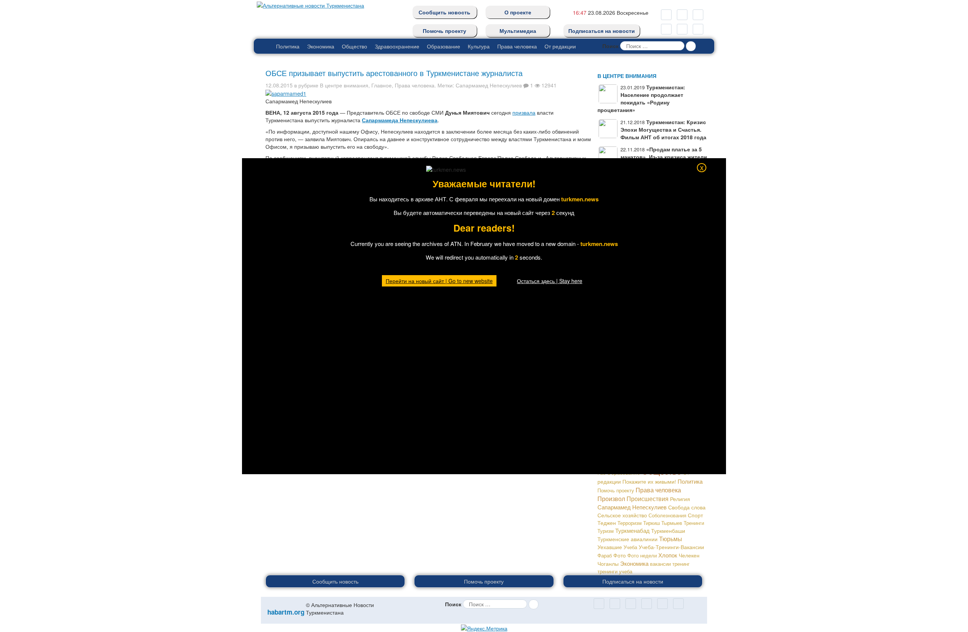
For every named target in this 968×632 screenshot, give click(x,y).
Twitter (666, 29)
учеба (625, 571)
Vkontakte (682, 29)
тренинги (607, 571)
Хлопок (667, 555)
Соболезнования (667, 515)
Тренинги (694, 522)
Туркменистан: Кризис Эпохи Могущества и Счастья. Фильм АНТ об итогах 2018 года (663, 129)
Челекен (689, 555)
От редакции (560, 46)
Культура (479, 46)
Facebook (698, 29)
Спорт (695, 515)
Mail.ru (682, 14)
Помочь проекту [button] (484, 581)
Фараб (604, 555)
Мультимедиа (518, 30)
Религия (680, 499)
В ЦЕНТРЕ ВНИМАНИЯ (626, 75)
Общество (354, 46)
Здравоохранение (397, 46)
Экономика (320, 46)
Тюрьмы (670, 538)
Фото (619, 555)
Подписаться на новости (601, 30)
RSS (698, 14)
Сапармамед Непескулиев (489, 85)
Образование (443, 46)
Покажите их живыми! (649, 481)
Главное (381, 85)
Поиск (610, 46)
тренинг (681, 563)
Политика (287, 46)
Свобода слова (687, 507)
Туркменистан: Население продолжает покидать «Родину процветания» (641, 98)
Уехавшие (609, 547)
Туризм (605, 530)
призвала (523, 112)
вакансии (660, 563)
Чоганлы (608, 563)
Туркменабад (632, 530)
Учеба (630, 547)
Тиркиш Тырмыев (662, 522)
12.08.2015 (279, 85)
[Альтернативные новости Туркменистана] (308, 4)
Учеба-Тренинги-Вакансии (671, 547)
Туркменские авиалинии (627, 539)
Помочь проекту (444, 30)
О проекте (517, 12)
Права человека (517, 46)
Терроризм (629, 522)
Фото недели (642, 555)
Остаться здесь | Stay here (549, 281)
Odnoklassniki (666, 14)
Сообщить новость (444, 12)
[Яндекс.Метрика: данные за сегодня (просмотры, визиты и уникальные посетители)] (484, 628)
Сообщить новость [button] (335, 581)
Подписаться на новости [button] (632, 581)
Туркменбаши (668, 530)
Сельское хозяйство (622, 515)
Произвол (611, 498)
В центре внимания (344, 85)
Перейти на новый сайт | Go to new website (439, 281)
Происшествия (648, 498)
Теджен (606, 522)
